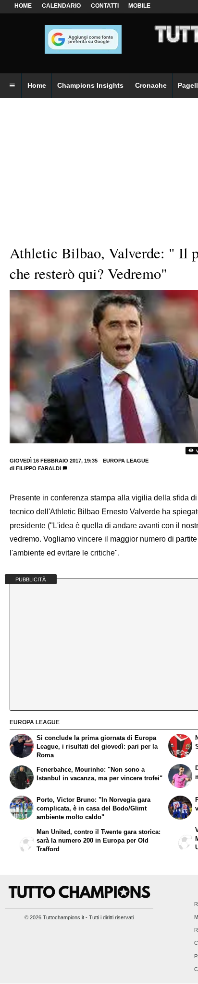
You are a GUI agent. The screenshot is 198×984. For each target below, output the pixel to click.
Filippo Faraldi (38, 468)
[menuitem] (12, 86)
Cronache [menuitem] (151, 85)
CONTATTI (105, 6)
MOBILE (139, 6)
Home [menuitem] (36, 85)
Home (23, 6)
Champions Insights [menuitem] (90, 85)
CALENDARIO (61, 6)
